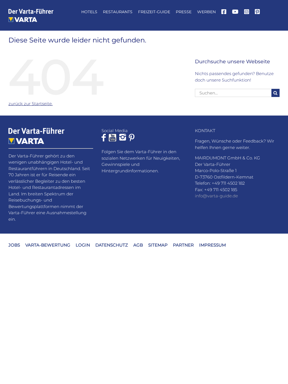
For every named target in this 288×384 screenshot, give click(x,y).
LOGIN (83, 245)
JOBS (14, 245)
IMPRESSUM (212, 245)
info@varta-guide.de (216, 195)
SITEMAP (158, 245)
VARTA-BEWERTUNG (47, 245)
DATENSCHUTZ (111, 245)
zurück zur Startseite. (30, 103)
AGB (138, 245)
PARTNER (183, 245)
